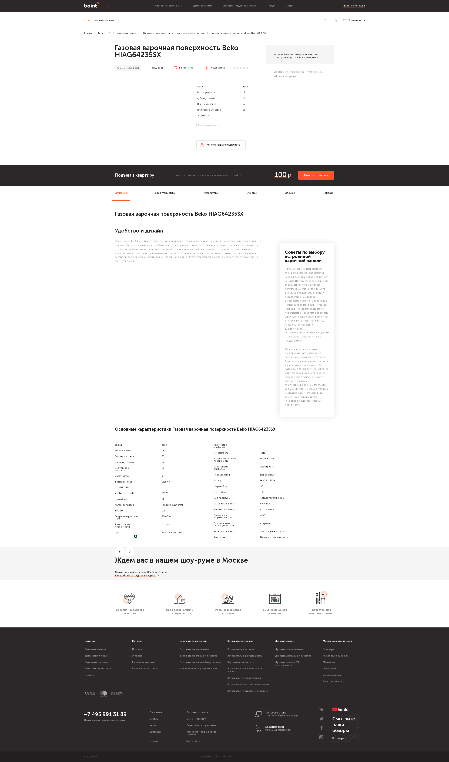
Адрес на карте (145, 575)
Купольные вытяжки (143, 662)
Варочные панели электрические (198, 655)
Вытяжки (90, 641)
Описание (121, 192)
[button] (153, 113)
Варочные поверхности (156, 33)
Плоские (89, 675)
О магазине (155, 712)
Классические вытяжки (145, 668)
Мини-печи (329, 662)
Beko (160, 68)
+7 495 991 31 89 (105, 714)
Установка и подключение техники (240, 6)
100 (281, 174)
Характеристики (165, 192)
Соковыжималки (332, 675)
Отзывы (290, 192)
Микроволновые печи (335, 655)
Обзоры (290, 6)
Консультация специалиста (223, 144)
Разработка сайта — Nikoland (215, 756)
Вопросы (328, 192)
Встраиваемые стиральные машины (247, 691)
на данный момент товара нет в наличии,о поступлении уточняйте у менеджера (296, 56)
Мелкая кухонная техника (337, 641)
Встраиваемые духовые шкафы (245, 655)
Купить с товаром (316, 175)
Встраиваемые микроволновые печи (248, 684)
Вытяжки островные (96, 662)
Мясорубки (329, 668)
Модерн (137, 655)
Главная (88, 33)
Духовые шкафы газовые (289, 649)
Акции (272, 6)
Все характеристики (208, 125)
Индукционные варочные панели (198, 668)
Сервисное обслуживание (168, 6)
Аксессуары (211, 192)
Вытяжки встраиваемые (98, 668)
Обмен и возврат (196, 718)
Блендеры (328, 649)
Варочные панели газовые (190, 33)
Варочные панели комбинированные (200, 662)
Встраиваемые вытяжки (240, 649)
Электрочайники (332, 681)
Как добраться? (125, 575)
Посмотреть (339, 738)
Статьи (153, 741)
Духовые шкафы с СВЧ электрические (287, 664)
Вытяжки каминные (95, 649)
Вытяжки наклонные (96, 655)
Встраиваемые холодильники (244, 678)
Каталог (102, 33)
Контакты (155, 731)
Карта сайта (193, 741)
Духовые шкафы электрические (293, 655)
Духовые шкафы (284, 641)
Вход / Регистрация (354, 5)
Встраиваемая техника (125, 33)
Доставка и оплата (202, 6)
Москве (293, 71)
